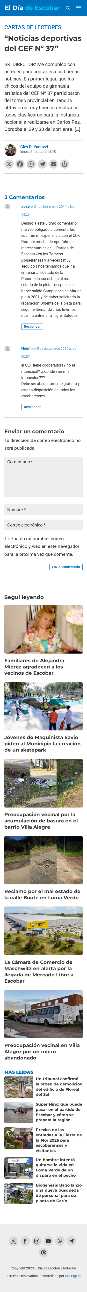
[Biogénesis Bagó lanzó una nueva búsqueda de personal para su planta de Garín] (18, 1193)
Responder (32, 326)
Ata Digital (72, 1276)
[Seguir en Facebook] (25, 1241)
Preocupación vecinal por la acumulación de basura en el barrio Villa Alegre (41, 821)
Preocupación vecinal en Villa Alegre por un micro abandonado (42, 1051)
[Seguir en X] (13, 1241)
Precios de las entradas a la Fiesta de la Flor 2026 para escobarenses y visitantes (59, 1140)
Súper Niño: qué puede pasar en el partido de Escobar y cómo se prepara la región (59, 1112)
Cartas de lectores (32, 27)
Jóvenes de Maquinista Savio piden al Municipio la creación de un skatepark (42, 744)
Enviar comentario (66, 567)
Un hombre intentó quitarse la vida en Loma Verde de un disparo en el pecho (56, 1167)
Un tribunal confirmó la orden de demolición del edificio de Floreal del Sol (59, 1087)
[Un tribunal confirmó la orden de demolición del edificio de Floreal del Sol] (18, 1087)
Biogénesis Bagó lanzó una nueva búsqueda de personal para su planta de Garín (59, 1193)
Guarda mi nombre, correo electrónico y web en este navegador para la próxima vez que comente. (41, 546)
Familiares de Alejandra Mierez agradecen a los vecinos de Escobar (34, 667)
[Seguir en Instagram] (37, 1241)
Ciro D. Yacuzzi (34, 146)
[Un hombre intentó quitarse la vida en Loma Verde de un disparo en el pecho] (18, 1168)
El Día (32, 8)
